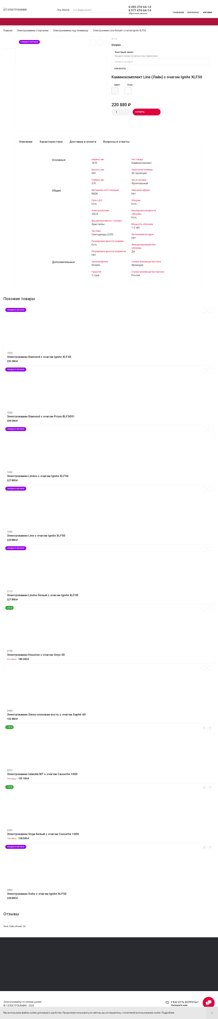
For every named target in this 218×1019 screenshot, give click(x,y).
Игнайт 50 (20, 926)
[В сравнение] (92, 42)
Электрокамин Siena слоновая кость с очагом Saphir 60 (46, 714)
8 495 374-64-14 (140, 7)
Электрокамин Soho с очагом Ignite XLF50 (36, 893)
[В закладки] (100, 42)
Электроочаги (71, 21)
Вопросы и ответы (116, 141)
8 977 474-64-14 (140, 10)
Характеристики (51, 141)
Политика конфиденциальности (20, 962)
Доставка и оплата (82, 141)
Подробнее (168, 1012)
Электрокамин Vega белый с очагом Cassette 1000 (43, 834)
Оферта (7, 957)
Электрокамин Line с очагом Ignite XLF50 (36, 535)
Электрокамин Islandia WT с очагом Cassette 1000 (42, 774)
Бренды (171, 21)
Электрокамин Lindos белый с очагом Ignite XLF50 (42, 595)
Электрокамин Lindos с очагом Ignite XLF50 (37, 476)
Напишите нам (179, 1005)
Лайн (11, 926)
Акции (147, 21)
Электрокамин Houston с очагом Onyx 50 (36, 654)
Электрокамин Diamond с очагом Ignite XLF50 (39, 357)
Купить (140, 112)
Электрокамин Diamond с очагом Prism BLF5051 (41, 416)
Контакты (8, 972)
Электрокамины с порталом (25, 21)
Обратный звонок (138, 13)
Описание (26, 141)
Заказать (120, 68)
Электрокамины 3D (111, 21)
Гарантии (8, 967)
